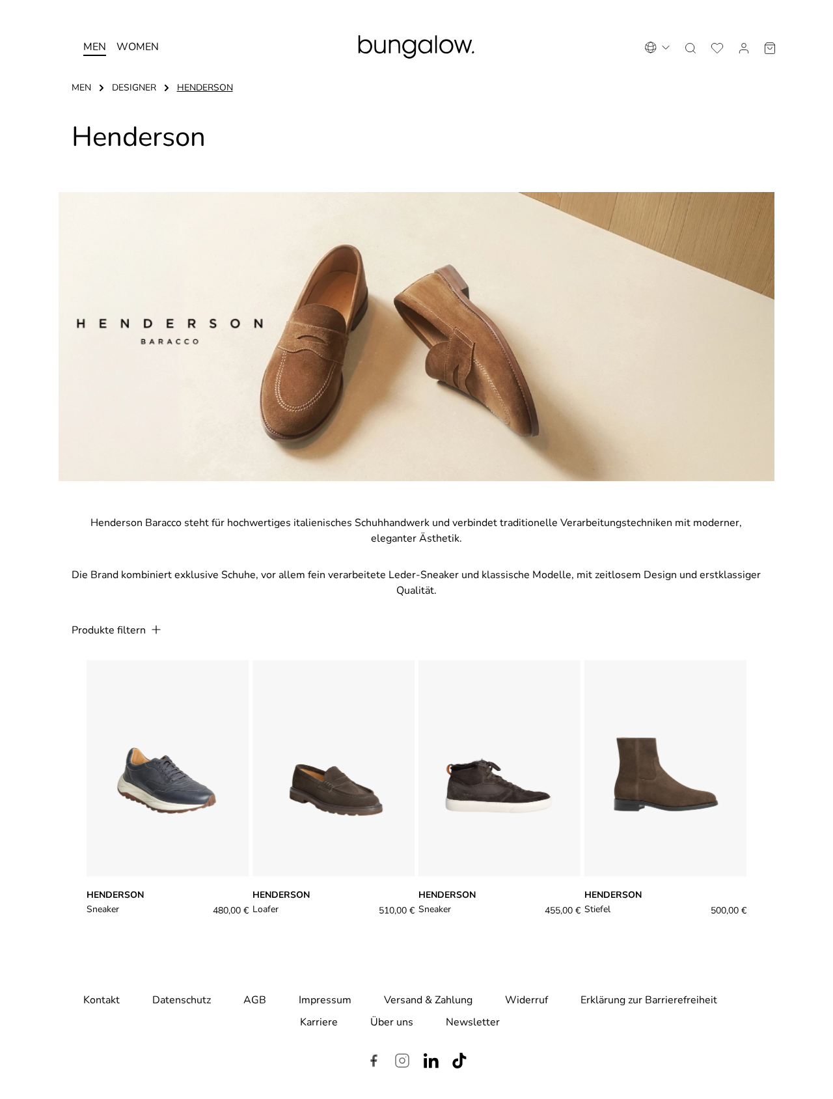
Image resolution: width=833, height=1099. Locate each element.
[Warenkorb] (770, 47)
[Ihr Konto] (744, 47)
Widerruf (526, 1000)
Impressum (325, 1000)
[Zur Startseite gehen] (416, 47)
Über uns (391, 1022)
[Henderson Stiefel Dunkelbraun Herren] (665, 768)
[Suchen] (690, 47)
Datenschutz (181, 1000)
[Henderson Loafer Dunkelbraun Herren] (334, 768)
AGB (254, 1000)
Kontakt (101, 1000)
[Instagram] (402, 1062)
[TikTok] (459, 1062)
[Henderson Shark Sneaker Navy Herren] (168, 768)
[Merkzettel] (717, 47)
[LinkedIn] (431, 1062)
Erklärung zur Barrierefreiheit (648, 1000)
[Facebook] (373, 1062)
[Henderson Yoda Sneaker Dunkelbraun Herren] (499, 768)
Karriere (319, 1022)
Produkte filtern (110, 630)
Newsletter (473, 1022)
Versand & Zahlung (428, 1000)
